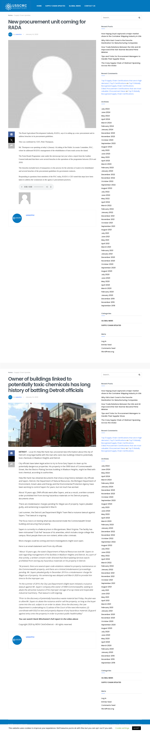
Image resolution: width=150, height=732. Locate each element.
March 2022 (106, 205)
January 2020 (107, 295)
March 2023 (106, 164)
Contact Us (89, 6)
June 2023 (105, 154)
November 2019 (107, 302)
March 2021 (106, 247)
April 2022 (105, 202)
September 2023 (108, 143)
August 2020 (106, 271)
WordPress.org (107, 351)
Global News (75, 6)
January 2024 (107, 129)
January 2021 (107, 254)
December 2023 (108, 133)
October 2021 (107, 223)
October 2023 (107, 140)
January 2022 (107, 212)
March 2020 (106, 288)
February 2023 (107, 167)
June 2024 (105, 112)
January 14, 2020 (32, 34)
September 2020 (108, 268)
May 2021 (105, 240)
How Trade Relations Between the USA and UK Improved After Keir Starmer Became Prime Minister (121, 50)
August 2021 (106, 230)
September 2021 (108, 226)
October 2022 (107, 181)
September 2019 (108, 305)
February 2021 (107, 250)
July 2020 (105, 274)
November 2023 (108, 136)
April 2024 (105, 119)
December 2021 (107, 216)
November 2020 (108, 261)
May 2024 (105, 116)
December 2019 (107, 299)
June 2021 (105, 236)
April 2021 (105, 243)
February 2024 (107, 126)
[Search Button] (139, 17)
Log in (103, 341)
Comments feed (108, 348)
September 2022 (108, 185)
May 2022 (105, 198)
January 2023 (107, 171)
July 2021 (105, 233)
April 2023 (105, 160)
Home (39, 6)
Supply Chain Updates (55, 6)
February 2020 (107, 292)
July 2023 (105, 150)
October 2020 (107, 264)
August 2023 (106, 147)
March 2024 (106, 123)
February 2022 (107, 209)
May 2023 (105, 157)
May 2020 (105, 281)
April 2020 (105, 285)
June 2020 (105, 278)
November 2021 (107, 219)
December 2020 (108, 257)
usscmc (18, 34)
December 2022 (108, 174)
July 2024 (105, 109)
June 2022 (105, 195)
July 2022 (105, 192)
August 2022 (106, 188)
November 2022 (108, 178)
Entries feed (106, 345)
